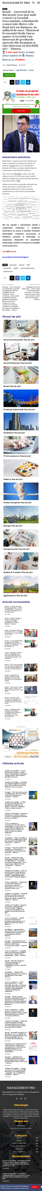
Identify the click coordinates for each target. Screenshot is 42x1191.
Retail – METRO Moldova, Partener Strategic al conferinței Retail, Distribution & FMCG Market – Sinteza (13, 621)
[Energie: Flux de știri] (21, 514)
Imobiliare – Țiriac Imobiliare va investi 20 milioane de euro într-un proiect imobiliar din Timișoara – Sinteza (16, 840)
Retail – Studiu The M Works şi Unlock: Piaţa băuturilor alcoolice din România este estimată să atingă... (13, 678)
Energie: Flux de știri (13, 526)
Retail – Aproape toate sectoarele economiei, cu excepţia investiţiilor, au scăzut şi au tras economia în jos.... (13, 700)
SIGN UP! (21, 111)
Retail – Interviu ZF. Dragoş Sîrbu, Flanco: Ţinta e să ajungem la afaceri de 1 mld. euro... (14, 689)
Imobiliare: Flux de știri (14, 432)
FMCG (28, 265)
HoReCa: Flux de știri (13, 479)
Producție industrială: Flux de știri (19, 409)
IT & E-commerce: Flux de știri (17, 456)
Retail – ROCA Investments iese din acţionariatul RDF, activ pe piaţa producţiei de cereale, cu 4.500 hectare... (14, 667)
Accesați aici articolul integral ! (15, 257)
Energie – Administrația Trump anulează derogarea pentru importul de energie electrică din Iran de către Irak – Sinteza (16, 1060)
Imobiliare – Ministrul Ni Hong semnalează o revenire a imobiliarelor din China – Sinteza (16, 974)
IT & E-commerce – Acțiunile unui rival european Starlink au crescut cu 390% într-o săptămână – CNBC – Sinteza (15, 953)
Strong (31, 70)
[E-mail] (12, 82)
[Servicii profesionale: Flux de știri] (21, 328)
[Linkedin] (28, 82)
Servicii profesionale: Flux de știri (19, 339)
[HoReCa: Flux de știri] (21, 468)
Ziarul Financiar (12, 65)
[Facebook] (17, 82)
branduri (21, 265)
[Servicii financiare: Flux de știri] (21, 352)
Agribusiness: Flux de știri (15, 595)
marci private (7, 268)
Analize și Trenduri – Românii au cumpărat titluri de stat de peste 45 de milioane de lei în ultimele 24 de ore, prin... (16, 784)
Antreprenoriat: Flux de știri (17, 549)
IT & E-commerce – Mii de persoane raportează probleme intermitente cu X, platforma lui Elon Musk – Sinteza (15, 921)
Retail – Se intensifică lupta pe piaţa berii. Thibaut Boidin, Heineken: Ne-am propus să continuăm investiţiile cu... (14, 643)
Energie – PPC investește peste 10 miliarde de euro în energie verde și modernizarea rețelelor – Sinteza (16, 794)
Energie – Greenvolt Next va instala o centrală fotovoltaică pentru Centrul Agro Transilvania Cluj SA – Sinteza (16, 943)
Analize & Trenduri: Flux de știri (18, 572)
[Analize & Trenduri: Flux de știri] (21, 561)
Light (17, 70)
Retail (5, 9)
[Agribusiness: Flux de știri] (21, 584)
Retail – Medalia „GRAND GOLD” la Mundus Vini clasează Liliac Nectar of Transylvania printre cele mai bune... (13, 655)
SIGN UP (35, 1187)
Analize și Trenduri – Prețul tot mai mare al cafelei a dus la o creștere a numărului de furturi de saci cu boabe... (16, 816)
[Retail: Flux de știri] (21, 375)
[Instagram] (20, 1098)
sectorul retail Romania (27, 268)
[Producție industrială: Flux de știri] (21, 398)
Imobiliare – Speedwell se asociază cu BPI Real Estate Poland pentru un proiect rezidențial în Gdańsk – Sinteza (15, 933)
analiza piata (13, 265)
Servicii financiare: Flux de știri (18, 363)
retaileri (15, 268)
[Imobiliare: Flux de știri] (21, 421)
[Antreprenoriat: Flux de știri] (21, 538)
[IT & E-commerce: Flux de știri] (21, 445)
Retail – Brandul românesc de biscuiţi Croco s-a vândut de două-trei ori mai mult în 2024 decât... (14, 632)
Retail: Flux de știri (12, 386)
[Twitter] (22, 82)
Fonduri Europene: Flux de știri (18, 502)
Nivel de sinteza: (8, 70)
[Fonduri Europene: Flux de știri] (21, 491)
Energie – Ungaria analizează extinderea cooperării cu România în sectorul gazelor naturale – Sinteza (15, 850)
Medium (24, 70)
